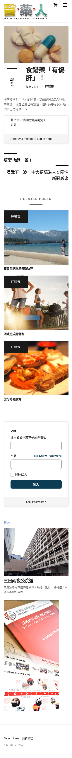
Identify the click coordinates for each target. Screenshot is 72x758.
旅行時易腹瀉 (12, 399)
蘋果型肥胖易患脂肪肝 (18, 268)
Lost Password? (36, 501)
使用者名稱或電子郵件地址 (28, 437)
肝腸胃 (49, 86)
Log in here (44, 138)
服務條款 (27, 738)
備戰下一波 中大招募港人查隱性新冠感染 (37, 175)
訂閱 (13, 124)
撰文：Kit (32, 86)
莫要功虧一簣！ (18, 160)
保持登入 (20, 474)
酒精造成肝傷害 (14, 334)
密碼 (13, 455)
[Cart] (55, 5)
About (7, 738)
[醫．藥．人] (26, 18)
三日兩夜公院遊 (18, 580)
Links (16, 738)
